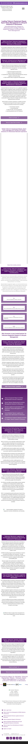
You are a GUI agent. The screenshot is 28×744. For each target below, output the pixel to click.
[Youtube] (20, 738)
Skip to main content (5, 0)
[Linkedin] (17, 738)
